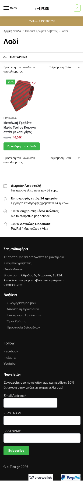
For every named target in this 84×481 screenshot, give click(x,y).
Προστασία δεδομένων (23, 327)
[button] (76, 8)
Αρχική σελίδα (12, 31)
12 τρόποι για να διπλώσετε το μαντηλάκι (34, 257)
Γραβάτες (10, 118)
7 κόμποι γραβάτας (18, 263)
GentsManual (13, 269)
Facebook (11, 351)
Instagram (11, 357)
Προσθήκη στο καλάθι (21, 146)
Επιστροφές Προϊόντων (24, 315)
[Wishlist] (33, 83)
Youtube (10, 363)
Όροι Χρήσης (16, 321)
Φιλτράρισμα (19, 57)
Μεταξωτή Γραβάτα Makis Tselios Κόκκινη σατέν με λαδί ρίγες (20, 127)
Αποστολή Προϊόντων (23, 309)
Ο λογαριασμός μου (21, 303)
